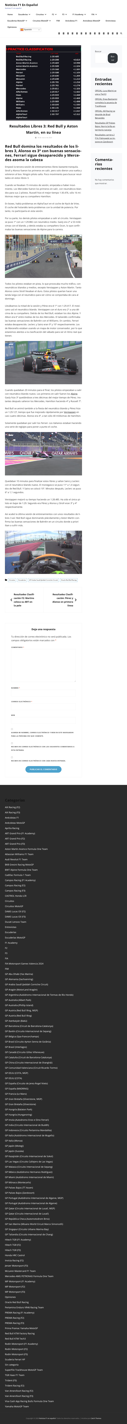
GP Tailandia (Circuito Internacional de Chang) (29, 1234)
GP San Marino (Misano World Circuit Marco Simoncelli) (34, 1224)
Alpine (74, 393)
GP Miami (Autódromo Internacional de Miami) (29, 1177)
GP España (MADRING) (16, 1088)
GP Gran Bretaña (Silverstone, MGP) (23, 1099)
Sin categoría (11, 1364)
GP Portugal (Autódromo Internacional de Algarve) (31, 1203)
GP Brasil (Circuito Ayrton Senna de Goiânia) (28, 1041)
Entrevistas (111, 20)
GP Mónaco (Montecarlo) (18, 1182)
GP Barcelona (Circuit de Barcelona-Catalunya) (29, 1026)
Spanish (27, 29)
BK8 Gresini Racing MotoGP (19, 864)
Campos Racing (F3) (15, 890)
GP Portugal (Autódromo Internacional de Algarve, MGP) (34, 1198)
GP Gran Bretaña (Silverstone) (20, 1104)
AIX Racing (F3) (12, 812)
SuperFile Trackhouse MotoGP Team (24, 1369)
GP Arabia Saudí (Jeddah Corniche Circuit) (43, 580)
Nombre (15, 688)
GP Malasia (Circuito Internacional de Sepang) (28, 1166)
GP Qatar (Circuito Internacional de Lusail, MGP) (30, 1208)
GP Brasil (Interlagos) (16, 1046)
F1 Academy (78, 14)
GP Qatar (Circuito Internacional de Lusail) (27, 1213)
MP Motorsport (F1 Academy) (20, 1281)
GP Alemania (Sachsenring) (19, 979)
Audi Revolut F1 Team (16, 859)
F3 (63, 14)
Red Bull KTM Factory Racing (20, 1333)
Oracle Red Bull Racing (69, 580)
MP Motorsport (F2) (15, 1286)
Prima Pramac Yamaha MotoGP (21, 1328)
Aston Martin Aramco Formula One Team (26, 848)
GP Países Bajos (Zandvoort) (19, 1192)
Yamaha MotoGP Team (17, 1406)
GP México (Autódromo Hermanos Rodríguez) (28, 1171)
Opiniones (12, 27)
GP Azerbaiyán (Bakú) (16, 1020)
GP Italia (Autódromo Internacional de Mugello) (29, 1135)
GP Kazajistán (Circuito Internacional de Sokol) (29, 1156)
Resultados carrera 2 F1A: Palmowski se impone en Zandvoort (105, 138)
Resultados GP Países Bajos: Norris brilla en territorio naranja (105, 126)
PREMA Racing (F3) (14, 1323)
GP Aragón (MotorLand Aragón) (21, 989)
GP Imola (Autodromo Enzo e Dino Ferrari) (27, 1119)
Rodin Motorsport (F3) (16, 1354)
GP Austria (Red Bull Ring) (18, 1015)
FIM (58, 20)
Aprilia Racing (12, 828)
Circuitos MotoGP (40, 20)
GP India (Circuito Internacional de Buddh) (27, 1125)
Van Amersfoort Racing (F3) (19, 1396)
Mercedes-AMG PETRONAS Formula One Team (29, 1276)
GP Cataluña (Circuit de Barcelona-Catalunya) (28, 1057)
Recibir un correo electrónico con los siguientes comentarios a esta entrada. (42, 748)
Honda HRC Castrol (15, 1255)
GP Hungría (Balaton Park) (18, 1109)
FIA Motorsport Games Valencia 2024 (24, 963)
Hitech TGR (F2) (13, 1244)
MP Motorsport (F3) (15, 1291)
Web (13, 715)
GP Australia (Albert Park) (18, 1000)
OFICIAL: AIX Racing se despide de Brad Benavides (105, 114)
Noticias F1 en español (21, 5)
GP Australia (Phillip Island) (19, 1005)
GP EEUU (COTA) (13, 1078)
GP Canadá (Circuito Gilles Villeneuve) (24, 1052)
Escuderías (23, 14)
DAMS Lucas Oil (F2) (15, 911)
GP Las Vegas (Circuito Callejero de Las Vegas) (29, 1161)
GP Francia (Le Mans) (16, 1093)
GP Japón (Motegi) (14, 1145)
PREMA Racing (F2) (14, 1317)
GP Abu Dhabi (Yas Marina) (19, 974)
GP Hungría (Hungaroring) (18, 1114)
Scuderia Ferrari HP (15, 1359)
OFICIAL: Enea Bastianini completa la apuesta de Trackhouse (106, 102)
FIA (93, 14)
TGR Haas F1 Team (14, 1375)
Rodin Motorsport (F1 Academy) (21, 1343)
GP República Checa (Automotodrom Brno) (27, 1218)
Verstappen (70, 412)
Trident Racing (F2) (14, 1385)
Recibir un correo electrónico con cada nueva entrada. (38, 761)
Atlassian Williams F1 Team (19, 854)
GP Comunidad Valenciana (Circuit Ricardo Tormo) (31, 1067)
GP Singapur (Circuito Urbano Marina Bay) (27, 1229)
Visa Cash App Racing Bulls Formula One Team (29, 1401)
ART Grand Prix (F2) (15, 838)
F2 (53, 14)
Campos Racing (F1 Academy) (20, 880)
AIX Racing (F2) (12, 807)
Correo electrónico (21, 702)
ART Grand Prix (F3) (15, 843)
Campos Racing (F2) (15, 885)
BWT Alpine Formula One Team (21, 869)
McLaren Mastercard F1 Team (20, 1270)
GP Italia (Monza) (13, 1140)
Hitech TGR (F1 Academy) (18, 1239)
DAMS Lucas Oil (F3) (15, 916)
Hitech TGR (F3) (13, 1250)
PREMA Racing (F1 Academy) (19, 1312)
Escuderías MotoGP (16, 20)
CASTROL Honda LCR (15, 895)
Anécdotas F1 (71, 20)
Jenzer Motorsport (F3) (16, 1265)
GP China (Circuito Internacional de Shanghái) (28, 1062)
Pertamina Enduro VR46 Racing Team (24, 1307)
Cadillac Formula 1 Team (18, 875)
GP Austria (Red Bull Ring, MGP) (21, 1010)
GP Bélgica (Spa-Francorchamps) (22, 1036)
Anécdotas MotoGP (91, 20)
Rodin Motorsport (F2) (16, 1349)
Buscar (98, 51)
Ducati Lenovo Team (15, 921)
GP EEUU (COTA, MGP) (16, 1073)
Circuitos (40, 14)
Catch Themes (96, 1418)
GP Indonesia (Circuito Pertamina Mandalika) (28, 1130)
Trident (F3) (11, 1380)
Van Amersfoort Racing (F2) (19, 1390)
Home (10, 14)
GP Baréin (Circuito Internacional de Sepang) (28, 1031)
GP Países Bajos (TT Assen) (19, 1187)
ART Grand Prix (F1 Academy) (20, 833)
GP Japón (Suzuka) (14, 1151)
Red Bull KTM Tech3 (15, 1338)
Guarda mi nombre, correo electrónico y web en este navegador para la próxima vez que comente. (42, 734)
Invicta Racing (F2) (14, 1260)
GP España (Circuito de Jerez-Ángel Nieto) (26, 1083)
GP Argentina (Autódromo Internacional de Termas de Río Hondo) (39, 994)
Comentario (17, 647)
